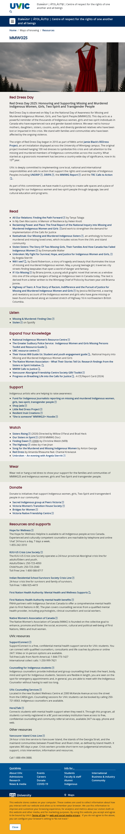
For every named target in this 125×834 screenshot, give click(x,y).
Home (12, 30)
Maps (71, 795)
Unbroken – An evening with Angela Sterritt (37, 455)
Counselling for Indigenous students (30, 667)
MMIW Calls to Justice (24, 369)
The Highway (19, 444)
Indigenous (70, 784)
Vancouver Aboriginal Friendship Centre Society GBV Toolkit (47, 372)
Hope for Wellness (20, 530)
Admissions (16, 776)
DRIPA (47, 174)
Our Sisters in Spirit (23, 437)
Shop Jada (18, 405)
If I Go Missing (20, 272)
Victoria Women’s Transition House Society (37, 506)
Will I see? (18, 261)
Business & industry (103, 776)
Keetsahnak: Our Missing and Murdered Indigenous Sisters (46, 236)
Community (98, 780)
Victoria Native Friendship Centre (31, 513)
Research (14, 780)
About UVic (15, 773)
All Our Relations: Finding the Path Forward (37, 217)
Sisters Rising (20, 433)
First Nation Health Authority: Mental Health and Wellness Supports (48, 592)
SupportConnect (19, 642)
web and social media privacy (65, 815)
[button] (10, 11)
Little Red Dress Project (25, 409)
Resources (48, 30)
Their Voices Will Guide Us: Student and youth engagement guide (49, 354)
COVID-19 (42, 784)
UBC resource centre (24, 350)
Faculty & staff (72, 776)
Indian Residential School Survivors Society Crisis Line (40, 578)
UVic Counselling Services (24, 689)
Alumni (68, 780)
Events (41, 773)
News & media (17, 784)
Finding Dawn (20, 441)
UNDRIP (35, 174)
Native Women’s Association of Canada (32, 618)
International (99, 773)
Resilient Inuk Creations (26, 413)
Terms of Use (38, 815)
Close (15, 827)
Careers (41, 776)
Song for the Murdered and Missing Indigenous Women (44, 448)
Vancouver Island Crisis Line (25, 735)
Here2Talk (15, 708)
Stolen (16, 322)
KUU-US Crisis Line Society (24, 552)
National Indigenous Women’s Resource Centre (39, 339)
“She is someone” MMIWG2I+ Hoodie (33, 416)
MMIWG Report (69, 174)
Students (69, 773)
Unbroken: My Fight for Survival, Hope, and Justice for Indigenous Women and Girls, (61, 254)
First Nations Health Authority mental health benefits (40, 599)
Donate (41, 780)
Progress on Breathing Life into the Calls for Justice (41, 376)
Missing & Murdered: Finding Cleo (32, 318)
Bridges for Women (23, 509)
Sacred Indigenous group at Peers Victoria (36, 502)
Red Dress (18, 452)
